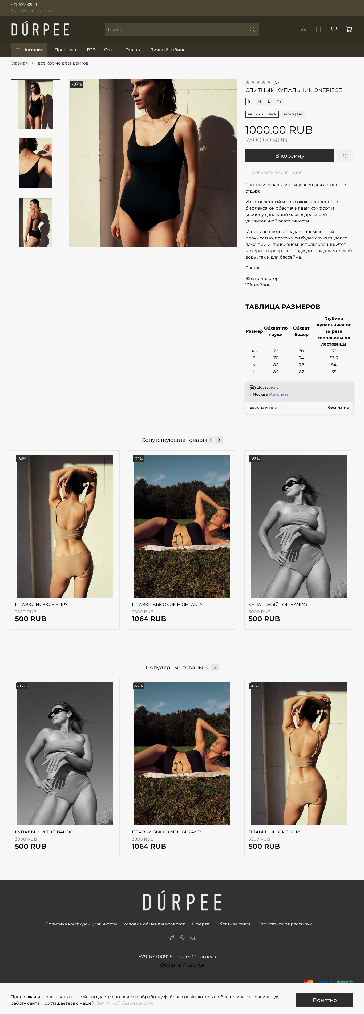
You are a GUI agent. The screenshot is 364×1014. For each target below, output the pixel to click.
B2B (91, 49)
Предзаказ (66, 49)
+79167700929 (24, 4)
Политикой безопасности (124, 1003)
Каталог (34, 49)
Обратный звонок (182, 965)
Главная (19, 63)
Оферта (200, 924)
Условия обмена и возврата (154, 924)
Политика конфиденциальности (81, 924)
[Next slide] (35, 240)
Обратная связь (233, 924)
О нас (110, 49)
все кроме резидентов (63, 63)
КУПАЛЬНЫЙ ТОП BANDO (278, 604)
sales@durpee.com (202, 957)
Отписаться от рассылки (285, 924)
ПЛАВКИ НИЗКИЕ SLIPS (41, 604)
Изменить (279, 394)
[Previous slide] (79, 163)
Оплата (133, 49)
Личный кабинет (169, 49)
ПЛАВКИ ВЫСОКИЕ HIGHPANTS (167, 604)
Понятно (325, 1000)
